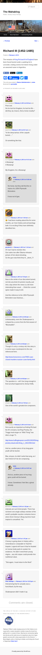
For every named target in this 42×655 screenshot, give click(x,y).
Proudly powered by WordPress (21, 651)
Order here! (14, 641)
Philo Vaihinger (9, 581)
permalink (14, 84)
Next (37, 41)
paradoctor (8, 247)
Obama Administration (23, 82)
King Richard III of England (24, 59)
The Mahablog (11, 11)
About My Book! (14, 34)
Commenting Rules (27, 34)
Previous (6, 41)
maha (33, 82)
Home (5, 34)
